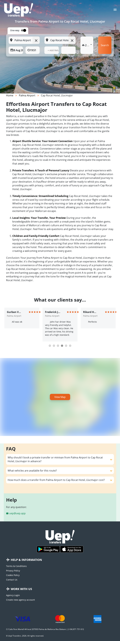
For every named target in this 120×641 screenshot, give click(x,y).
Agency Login (13, 595)
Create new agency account (20, 599)
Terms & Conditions (16, 566)
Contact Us (11, 579)
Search (105, 45)
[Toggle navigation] (115, 10)
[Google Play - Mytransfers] (48, 549)
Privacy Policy (13, 570)
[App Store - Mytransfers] (71, 549)
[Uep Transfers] (18, 9)
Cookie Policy (13, 575)
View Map (60, 397)
